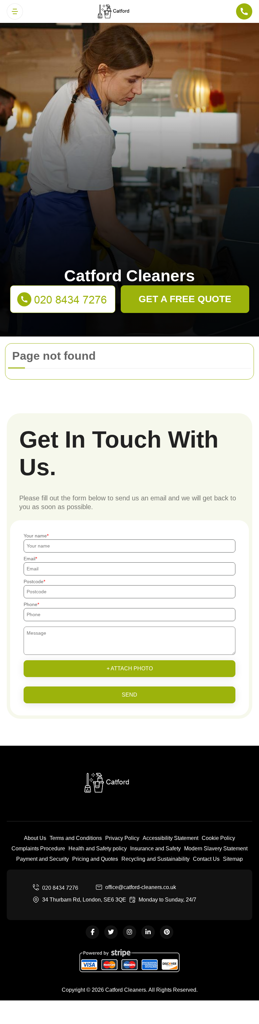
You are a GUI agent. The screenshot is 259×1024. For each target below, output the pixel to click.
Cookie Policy (218, 838)
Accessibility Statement (170, 838)
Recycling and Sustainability (155, 859)
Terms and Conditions (76, 838)
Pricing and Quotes (95, 859)
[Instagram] (129, 932)
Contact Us (206, 859)
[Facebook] (92, 932)
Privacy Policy (122, 838)
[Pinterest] (166, 932)
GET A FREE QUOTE (185, 299)
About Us (35, 838)
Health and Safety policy (97, 848)
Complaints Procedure (38, 848)
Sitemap (233, 859)
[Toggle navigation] (15, 11)
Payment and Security (42, 859)
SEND (129, 695)
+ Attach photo (130, 668)
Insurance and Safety (155, 848)
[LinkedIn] (148, 932)
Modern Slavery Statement (216, 848)
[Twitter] (111, 932)
